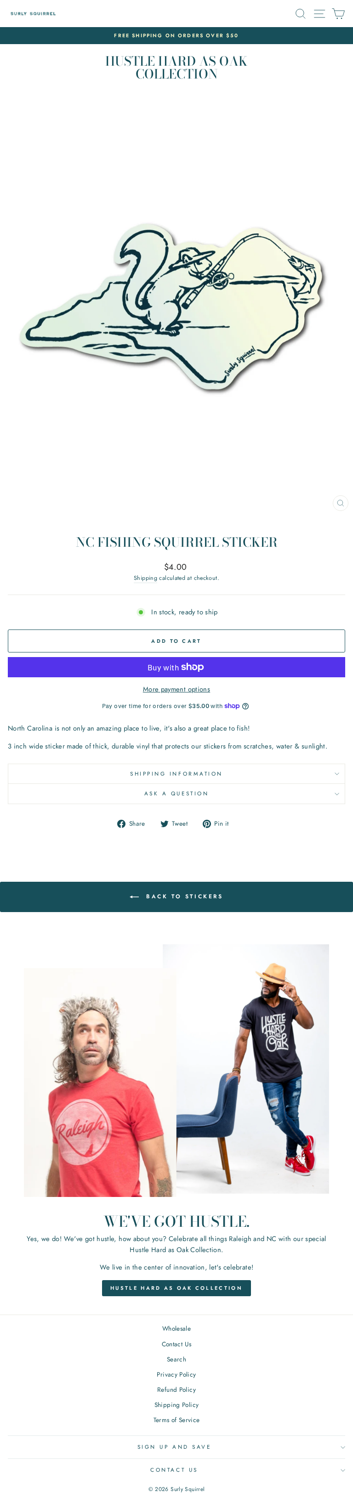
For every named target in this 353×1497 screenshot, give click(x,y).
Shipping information (176, 773)
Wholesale (176, 1328)
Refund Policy (176, 1389)
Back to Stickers (182, 896)
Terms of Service (177, 1419)
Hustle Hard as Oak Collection (176, 1288)
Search (176, 1359)
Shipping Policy (176, 1404)
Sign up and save (174, 1447)
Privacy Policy (176, 1374)
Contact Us (177, 1344)
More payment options (176, 689)
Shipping (145, 578)
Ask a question (176, 793)
